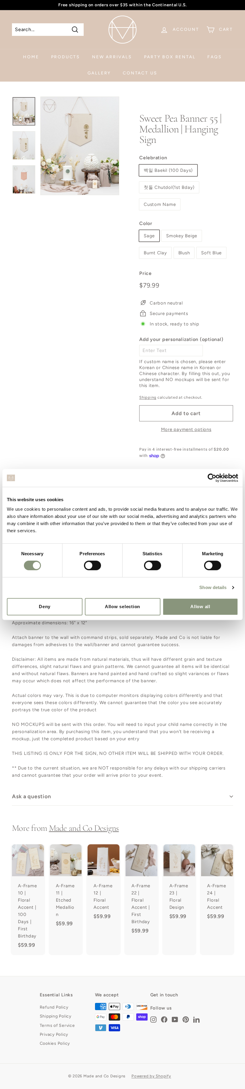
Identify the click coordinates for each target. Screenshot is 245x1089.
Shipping (147, 397)
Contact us (140, 73)
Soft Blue (211, 253)
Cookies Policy (55, 1043)
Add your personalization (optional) (181, 339)
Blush (184, 253)
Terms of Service (57, 1025)
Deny (44, 606)
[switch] (92, 565)
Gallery (99, 73)
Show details (212, 587)
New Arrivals (112, 56)
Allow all (200, 606)
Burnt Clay (155, 253)
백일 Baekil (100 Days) (168, 170)
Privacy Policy (54, 1034)
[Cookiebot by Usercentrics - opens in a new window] (212, 477)
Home (31, 56)
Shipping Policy (55, 1016)
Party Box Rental (170, 56)
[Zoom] (80, 146)
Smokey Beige (181, 235)
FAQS (214, 56)
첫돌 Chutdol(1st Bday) (169, 187)
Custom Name (160, 204)
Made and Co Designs (84, 828)
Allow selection (122, 606)
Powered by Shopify (151, 1076)
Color (145, 223)
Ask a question (31, 796)
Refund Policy (54, 1007)
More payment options (186, 429)
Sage (149, 235)
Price (145, 273)
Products (65, 56)
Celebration (153, 157)
